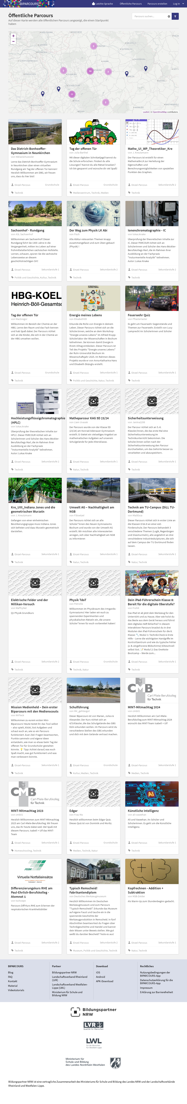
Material (13, 985)
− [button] (13, 41)
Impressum (146, 987)
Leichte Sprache (104, 3)
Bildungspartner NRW (64, 972)
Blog (10, 972)
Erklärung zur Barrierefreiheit (156, 992)
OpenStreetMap (160, 111)
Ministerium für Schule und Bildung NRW (67, 993)
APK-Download (104, 981)
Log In (176, 3)
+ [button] (13, 36)
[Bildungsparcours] (29, 3)
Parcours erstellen (157, 3)
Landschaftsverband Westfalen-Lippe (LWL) (70, 986)
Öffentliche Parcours (131, 3)
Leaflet (146, 111)
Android (100, 976)
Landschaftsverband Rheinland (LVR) (69, 978)
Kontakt (12, 981)
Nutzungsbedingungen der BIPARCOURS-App (155, 974)
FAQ (10, 976)
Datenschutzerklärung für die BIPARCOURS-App (156, 981)
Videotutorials (16, 990)
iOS (98, 972)
